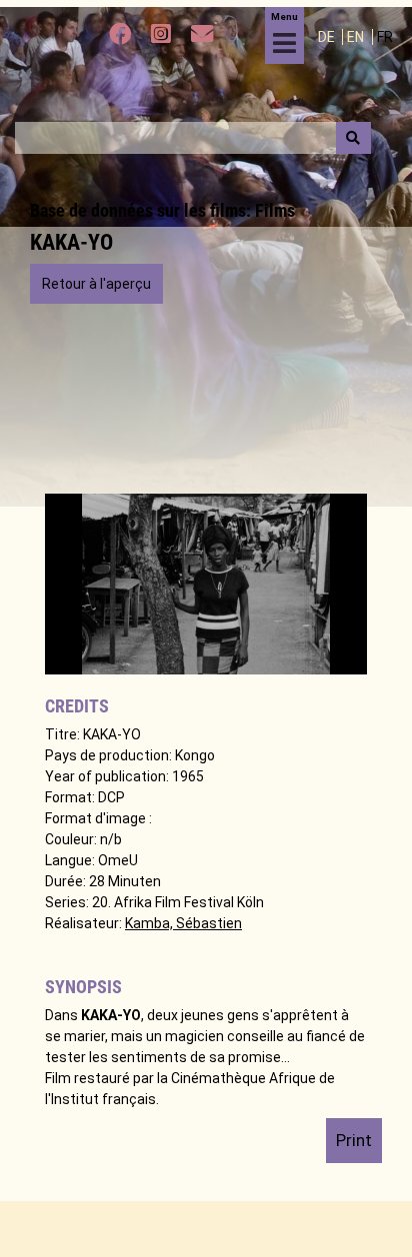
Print (354, 1140)
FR (385, 37)
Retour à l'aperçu (96, 284)
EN (357, 37)
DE (328, 37)
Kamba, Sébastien (183, 923)
